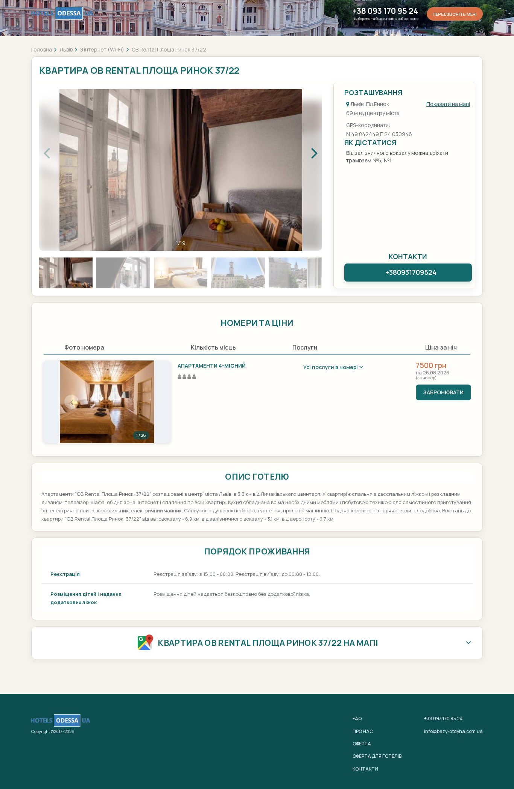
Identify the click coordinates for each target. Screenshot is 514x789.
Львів (66, 49)
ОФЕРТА (362, 744)
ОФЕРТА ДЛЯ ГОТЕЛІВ (377, 756)
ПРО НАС (363, 731)
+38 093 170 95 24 (385, 11)
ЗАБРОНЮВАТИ (443, 392)
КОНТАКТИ (365, 769)
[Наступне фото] (142, 402)
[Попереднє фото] (71, 402)
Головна (41, 49)
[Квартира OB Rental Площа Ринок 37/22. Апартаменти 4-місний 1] (107, 401)
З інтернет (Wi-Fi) (102, 49)
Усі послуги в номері (331, 367)
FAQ (357, 718)
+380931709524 (410, 272)
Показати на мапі (448, 104)
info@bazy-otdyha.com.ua (453, 731)
